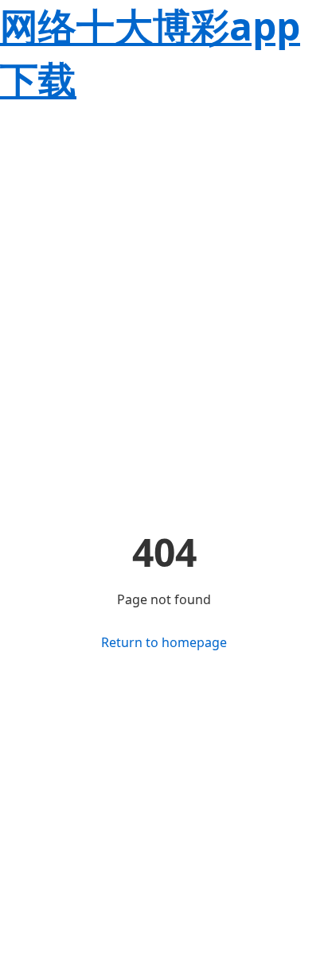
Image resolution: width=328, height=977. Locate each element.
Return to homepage (164, 642)
